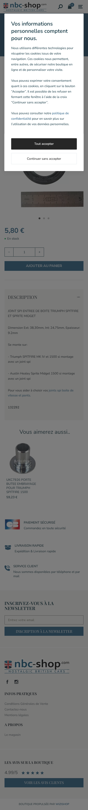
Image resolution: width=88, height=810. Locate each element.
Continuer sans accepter (44, 159)
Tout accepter (44, 144)
